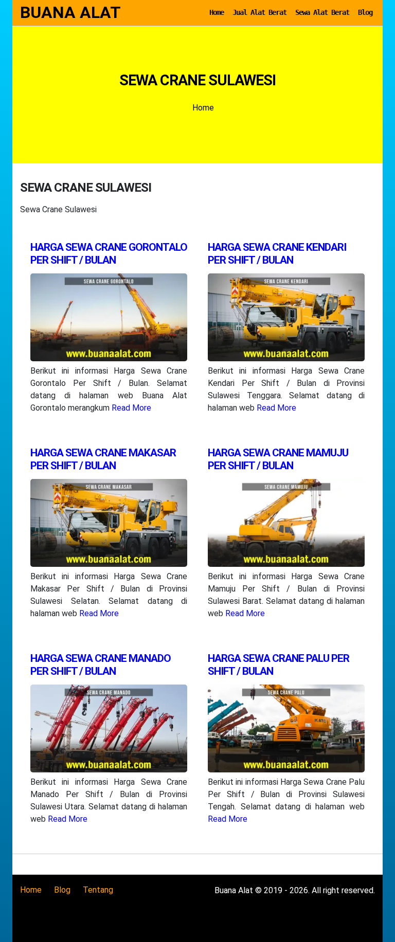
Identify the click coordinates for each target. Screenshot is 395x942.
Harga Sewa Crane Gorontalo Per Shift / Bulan (108, 253)
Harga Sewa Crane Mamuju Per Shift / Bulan (278, 459)
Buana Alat (70, 12)
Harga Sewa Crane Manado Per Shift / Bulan (100, 664)
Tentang (98, 890)
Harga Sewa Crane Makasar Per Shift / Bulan (103, 459)
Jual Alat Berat (259, 12)
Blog (365, 12)
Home (216, 12)
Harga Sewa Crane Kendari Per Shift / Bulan (277, 253)
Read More (131, 408)
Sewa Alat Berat (322, 12)
